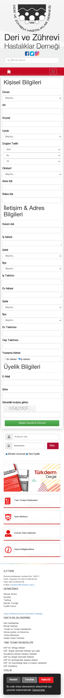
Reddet (14, 680)
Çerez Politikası (11, 614)
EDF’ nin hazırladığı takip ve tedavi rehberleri (25, 663)
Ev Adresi (12, 359)
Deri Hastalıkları (11, 623)
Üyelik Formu (10, 606)
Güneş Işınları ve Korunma (16, 632)
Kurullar (7, 597)
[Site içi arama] (9, 60)
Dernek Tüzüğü (11, 603)
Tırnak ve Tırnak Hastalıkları (17, 629)
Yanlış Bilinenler (11, 635)
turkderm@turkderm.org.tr (22, 585)
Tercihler (29, 680)
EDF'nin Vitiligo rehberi (14, 648)
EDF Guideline (10, 666)
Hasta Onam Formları (14, 638)
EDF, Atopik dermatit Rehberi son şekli (22, 651)
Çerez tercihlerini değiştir (31, 614)
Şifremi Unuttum (16, 454)
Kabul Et (46, 680)
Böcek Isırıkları (11, 626)
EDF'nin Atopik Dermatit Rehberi (19, 657)
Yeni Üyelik (34, 454)
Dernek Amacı (10, 594)
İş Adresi (25, 359)
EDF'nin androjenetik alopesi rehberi (21, 660)
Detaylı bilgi (38, 690)
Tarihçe (7, 600)
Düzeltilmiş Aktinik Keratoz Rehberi (20, 654)
